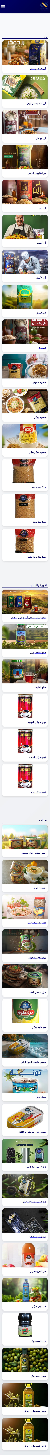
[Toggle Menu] (3, 6)
